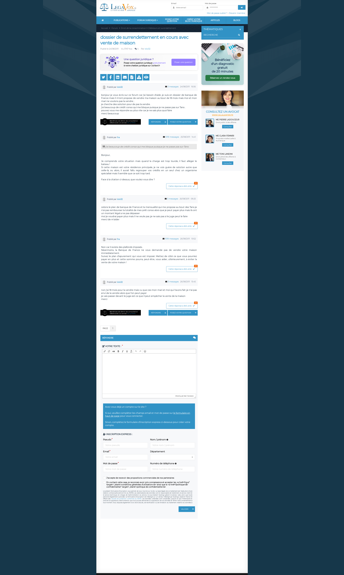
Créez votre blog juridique (193, 20)
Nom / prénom (158, 439)
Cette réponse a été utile (182, 185)
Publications (121, 20)
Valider (184, 509)
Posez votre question (172, 20)
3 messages (173, 86)
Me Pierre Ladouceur (227, 119)
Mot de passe (210, 3)
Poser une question (183, 62)
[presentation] (105, 351)
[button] (105, 351)
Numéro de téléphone (162, 463)
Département (157, 451)
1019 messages (172, 137)
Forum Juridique (147, 20)
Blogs (236, 20)
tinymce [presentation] (190, 396)
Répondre (156, 122)
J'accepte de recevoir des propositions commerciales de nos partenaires (140, 478)
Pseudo (107, 439)
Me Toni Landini (224, 154)
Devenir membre (237, 13)
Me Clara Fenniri (225, 136)
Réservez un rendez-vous (222, 78)
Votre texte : (113, 346)
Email (173, 3)
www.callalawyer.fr (222, 115)
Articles (215, 20)
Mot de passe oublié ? (217, 13)
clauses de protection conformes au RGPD (126, 499)
